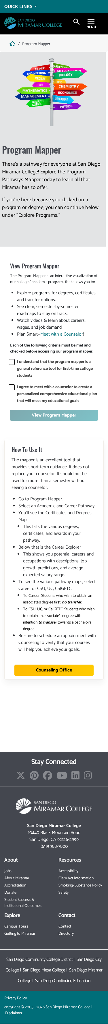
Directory (66, 933)
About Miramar (16, 878)
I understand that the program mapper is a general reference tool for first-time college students (55, 369)
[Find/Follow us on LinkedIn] (75, 777)
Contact (64, 926)
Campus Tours (16, 926)
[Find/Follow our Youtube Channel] (62, 777)
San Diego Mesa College (44, 970)
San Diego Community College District (39, 959)
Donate (10, 892)
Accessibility (68, 871)
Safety (63, 892)
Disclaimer (13, 1013)
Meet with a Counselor (61, 334)
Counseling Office (54, 670)
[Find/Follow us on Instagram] (88, 777)
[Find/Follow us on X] (20, 777)
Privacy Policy (15, 998)
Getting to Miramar (19, 933)
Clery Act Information (76, 878)
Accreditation (15, 885)
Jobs (8, 871)
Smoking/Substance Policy (80, 885)
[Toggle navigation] (91, 22)
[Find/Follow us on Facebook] (47, 777)
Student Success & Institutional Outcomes (22, 903)
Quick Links (18, 6)
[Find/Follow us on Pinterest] (34, 777)
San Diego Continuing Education (62, 981)
